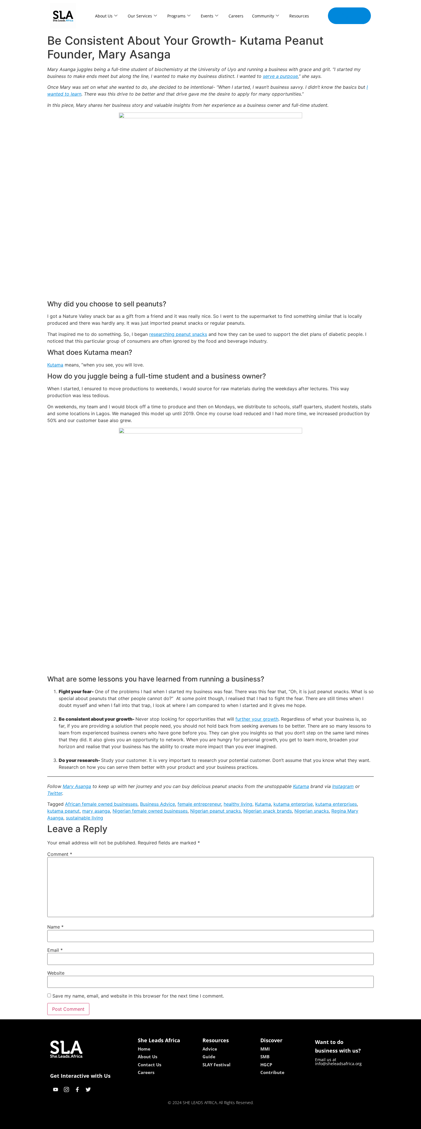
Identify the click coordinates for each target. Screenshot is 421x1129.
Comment (59, 854)
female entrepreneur (199, 804)
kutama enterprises (336, 804)
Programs (176, 16)
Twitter (54, 793)
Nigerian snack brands (267, 811)
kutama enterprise (293, 804)
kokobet (171, 1123)
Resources (299, 16)
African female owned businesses (101, 804)
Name (55, 927)
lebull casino (195, 1123)
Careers (236, 16)
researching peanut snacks (178, 334)
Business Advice (157, 804)
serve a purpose (280, 76)
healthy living (238, 804)
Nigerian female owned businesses (150, 811)
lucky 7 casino (225, 1123)
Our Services (140, 16)
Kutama (55, 365)
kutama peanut (63, 811)
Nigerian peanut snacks (215, 811)
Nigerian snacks (311, 811)
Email (55, 950)
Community (263, 16)
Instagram (343, 786)
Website (55, 973)
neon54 (251, 1123)
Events (207, 16)
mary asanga (96, 811)
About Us (104, 16)
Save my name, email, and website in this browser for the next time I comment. (138, 996)
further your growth (256, 719)
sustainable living (84, 818)
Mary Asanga (77, 786)
